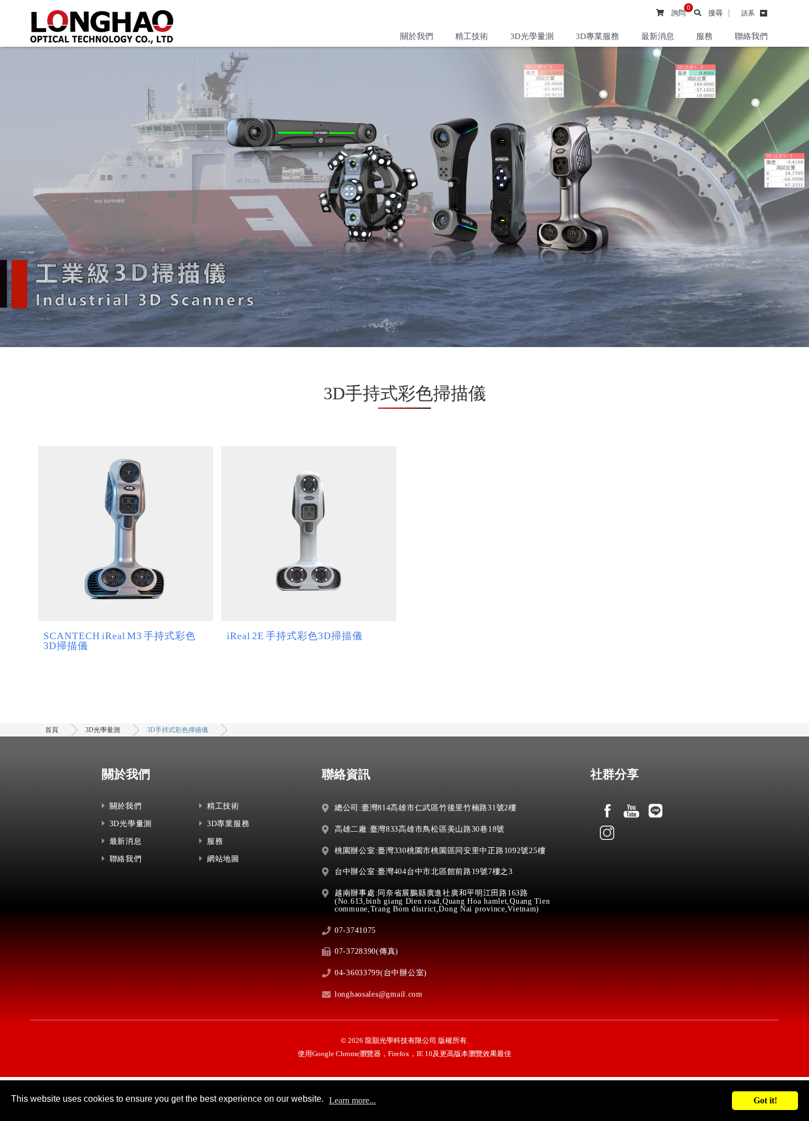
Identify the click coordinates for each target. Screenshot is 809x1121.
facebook (607, 811)
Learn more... (352, 1100)
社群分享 (615, 774)
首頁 (51, 730)
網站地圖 (223, 858)
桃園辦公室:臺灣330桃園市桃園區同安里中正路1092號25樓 (440, 850)
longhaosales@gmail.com (379, 994)
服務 (704, 36)
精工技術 (471, 36)
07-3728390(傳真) (366, 951)
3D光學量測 (532, 36)
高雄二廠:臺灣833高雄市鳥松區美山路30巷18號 (420, 829)
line (655, 811)
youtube (631, 811)
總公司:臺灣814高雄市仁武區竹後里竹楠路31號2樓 (426, 807)
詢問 (678, 13)
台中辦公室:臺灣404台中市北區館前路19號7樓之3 (424, 871)
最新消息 (657, 36)
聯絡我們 (751, 36)
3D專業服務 (597, 36)
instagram (607, 833)
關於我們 (416, 36)
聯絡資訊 (346, 774)
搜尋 (715, 13)
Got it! (765, 1100)
